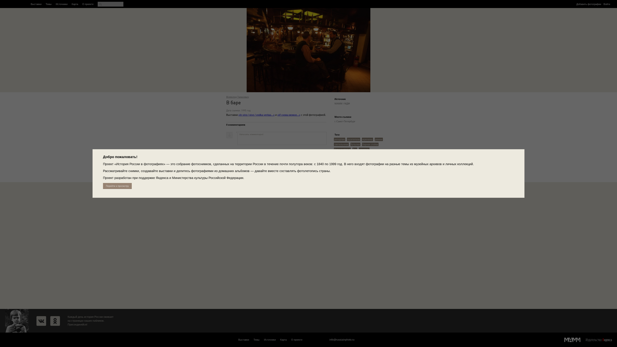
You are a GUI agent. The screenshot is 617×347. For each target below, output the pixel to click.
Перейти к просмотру (117, 185)
